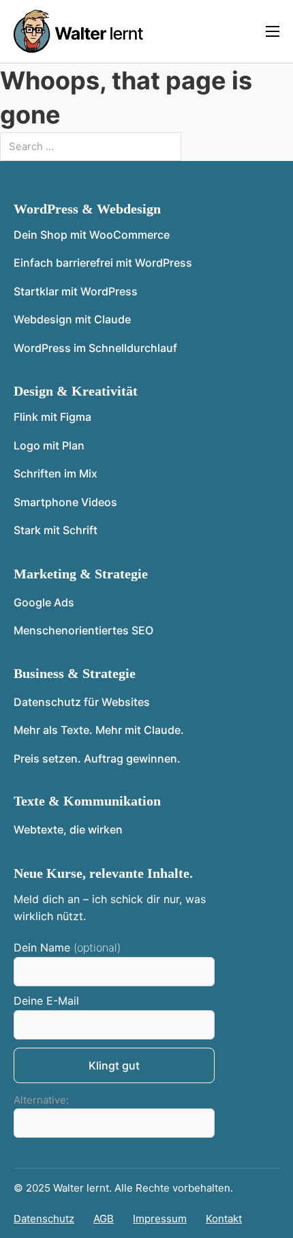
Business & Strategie (75, 673)
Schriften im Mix (55, 473)
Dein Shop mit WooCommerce (92, 234)
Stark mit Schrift (55, 530)
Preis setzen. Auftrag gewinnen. (97, 758)
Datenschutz (44, 1218)
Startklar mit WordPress (76, 291)
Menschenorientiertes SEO (83, 630)
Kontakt (224, 1218)
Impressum (160, 1218)
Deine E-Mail (46, 1000)
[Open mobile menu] (272, 31)
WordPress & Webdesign (87, 208)
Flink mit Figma (52, 417)
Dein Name (42, 947)
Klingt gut (114, 1065)
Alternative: (41, 1099)
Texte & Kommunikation (87, 800)
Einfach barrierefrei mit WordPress (103, 262)
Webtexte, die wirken (68, 829)
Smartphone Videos (65, 502)
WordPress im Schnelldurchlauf (95, 348)
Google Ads (44, 602)
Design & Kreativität (76, 390)
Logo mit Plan (49, 445)
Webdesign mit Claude (72, 319)
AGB (103, 1218)
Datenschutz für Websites (82, 702)
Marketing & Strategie (81, 573)
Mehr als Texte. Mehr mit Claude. (99, 730)
